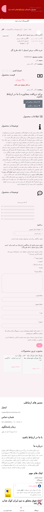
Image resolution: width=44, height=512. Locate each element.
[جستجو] (35, 21)
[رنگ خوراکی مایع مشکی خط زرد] (32, 356)
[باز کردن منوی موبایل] (40, 21)
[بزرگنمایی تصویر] (38, 32)
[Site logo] (22, 21)
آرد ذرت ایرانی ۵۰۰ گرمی (12, 358)
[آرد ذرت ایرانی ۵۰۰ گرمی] (11, 356)
